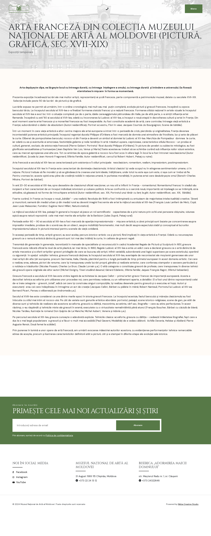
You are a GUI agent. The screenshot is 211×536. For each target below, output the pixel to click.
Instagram (21, 477)
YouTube (20, 482)
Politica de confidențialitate (59, 435)
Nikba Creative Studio (188, 504)
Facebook (21, 472)
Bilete (194, 8)
